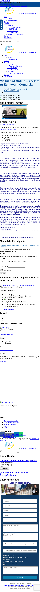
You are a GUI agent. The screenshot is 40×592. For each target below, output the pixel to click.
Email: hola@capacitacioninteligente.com (13, 6)
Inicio (5, 17)
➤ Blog (9, 18)
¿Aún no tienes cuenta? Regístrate (18, 460)
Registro (6, 36)
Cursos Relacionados (7, 309)
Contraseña (4, 266)
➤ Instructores (12, 20)
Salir (5, 427)
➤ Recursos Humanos (14, 27)
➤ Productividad (12, 31)
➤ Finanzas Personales (15, 34)
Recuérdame (6, 270)
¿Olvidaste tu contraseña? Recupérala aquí (14, 473)
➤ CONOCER (12, 32)
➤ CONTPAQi (12, 29)
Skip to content (5, 1)
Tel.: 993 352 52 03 (6, 4)
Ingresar (6, 426)
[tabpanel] (20, 176)
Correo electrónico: (6, 463)
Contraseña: (4, 464)
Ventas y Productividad (11, 91)
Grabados (7, 24)
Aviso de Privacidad (10, 424)
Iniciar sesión (8, 38)
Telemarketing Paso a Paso (6, 334)
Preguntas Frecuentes (11, 421)
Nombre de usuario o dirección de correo (13, 261)
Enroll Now (3, 361)
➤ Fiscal (10, 25)
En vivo (6, 22)
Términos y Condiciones (12, 422)
